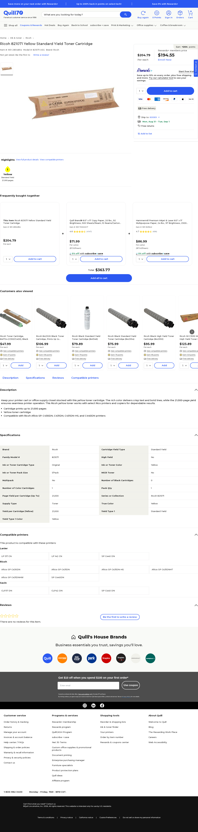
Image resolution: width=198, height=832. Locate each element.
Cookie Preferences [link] (107, 817)
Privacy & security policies (17, 757)
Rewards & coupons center (114, 742)
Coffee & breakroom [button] (171, 25)
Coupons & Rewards (31, 25)
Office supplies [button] (145, 25)
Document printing (62, 755)
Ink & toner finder (109, 727)
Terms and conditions (83, 694)
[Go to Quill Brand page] (47, 658)
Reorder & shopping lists (113, 722)
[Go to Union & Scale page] (135, 658)
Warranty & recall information (19, 752)
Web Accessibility (157, 742)
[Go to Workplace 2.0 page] (150, 658)
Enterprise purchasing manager (68, 760)
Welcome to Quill (157, 722)
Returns (8, 727)
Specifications (35, 377)
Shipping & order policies (17, 747)
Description (10, 377)
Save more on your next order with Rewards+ (33, 4)
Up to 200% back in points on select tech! (98, 4)
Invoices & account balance (18, 737)
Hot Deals (50, 25)
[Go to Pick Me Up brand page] (77, 658)
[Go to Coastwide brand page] (62, 658)
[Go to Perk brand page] (91, 658)
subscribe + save (99, 25)
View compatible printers (51, 159)
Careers (152, 737)
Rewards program (61, 727)
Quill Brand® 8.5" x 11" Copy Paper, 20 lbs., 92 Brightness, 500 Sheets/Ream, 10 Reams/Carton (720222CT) (95, 221)
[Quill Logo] (13, 12)
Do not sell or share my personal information (142, 817)
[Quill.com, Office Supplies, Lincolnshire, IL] (12, 805)
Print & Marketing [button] (120, 25)
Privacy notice (66, 817)
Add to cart (170, 90)
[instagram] (84, 705)
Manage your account (15, 732)
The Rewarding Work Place (162, 732)
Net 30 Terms (59, 742)
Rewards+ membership (64, 722)
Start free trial (186, 71)
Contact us (9, 762)
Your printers (107, 732)
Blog (150, 727)
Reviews (58, 377)
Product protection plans (65, 770)
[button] (125, 14)
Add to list (146, 133)
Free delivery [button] (8, 359)
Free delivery (148, 108)
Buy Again (63, 25)
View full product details (27, 159)
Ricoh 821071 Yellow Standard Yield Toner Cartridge (27, 221)
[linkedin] (93, 705)
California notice (86, 817)
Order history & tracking (16, 722)
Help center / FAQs (14, 742)
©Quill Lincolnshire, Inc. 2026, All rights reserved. (44, 806)
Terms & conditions (46, 817)
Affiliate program (60, 780)
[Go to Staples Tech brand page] (121, 658)
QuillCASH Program (62, 732)
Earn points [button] (185, 47)
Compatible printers (85, 377)
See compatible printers (13, 351)
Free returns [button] (147, 126)
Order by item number (111, 737)
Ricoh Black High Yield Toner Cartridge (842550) (159, 337)
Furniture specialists (62, 765)
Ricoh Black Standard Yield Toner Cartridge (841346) (86, 337)
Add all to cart (99, 278)
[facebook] (102, 705)
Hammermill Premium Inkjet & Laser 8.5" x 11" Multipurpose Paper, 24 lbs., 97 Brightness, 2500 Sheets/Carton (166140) (161, 221)
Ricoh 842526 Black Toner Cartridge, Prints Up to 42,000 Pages (50, 337)
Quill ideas (57, 775)
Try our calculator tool (161, 78)
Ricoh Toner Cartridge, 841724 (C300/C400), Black (14, 337)
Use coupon (131, 685)
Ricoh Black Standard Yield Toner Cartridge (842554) (122, 337)
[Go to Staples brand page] (106, 658)
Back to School (79, 25)
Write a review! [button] (41, 55)
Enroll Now (164, 59)
